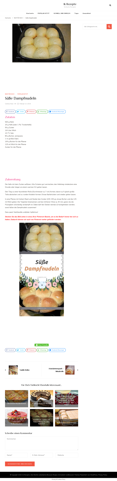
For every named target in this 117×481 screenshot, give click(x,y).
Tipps (76, 13)
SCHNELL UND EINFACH (62, 13)
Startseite (30, 13)
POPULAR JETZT (44, 13)
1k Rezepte (70, 4)
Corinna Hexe (9, 104)
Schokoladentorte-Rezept (41, 404)
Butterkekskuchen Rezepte (66, 423)
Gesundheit (87, 13)
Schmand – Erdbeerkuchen (16, 423)
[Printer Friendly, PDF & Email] (42, 345)
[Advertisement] (41, 78)
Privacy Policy (102, 475)
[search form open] (110, 5)
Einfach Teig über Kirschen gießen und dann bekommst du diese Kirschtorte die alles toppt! (66, 400)
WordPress (94, 475)
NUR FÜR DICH (9, 94)
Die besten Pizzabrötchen (16, 404)
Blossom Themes (74, 475)
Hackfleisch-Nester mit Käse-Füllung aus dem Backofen (41, 422)
